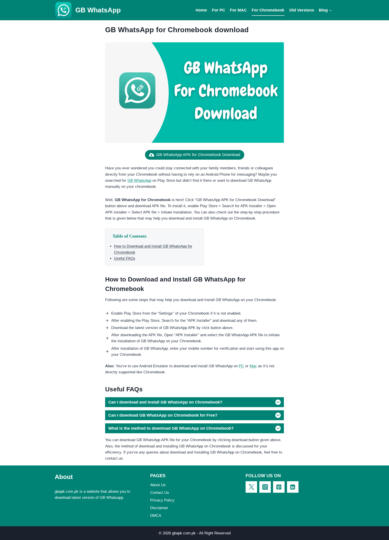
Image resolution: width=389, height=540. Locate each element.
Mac (253, 366)
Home (201, 10)
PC (241, 366)
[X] (251, 487)
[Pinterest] (279, 487)
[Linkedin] (293, 487)
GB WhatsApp (139, 180)
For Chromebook (268, 10)
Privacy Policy (162, 500)
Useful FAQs (124, 258)
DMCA (155, 515)
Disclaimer (159, 508)
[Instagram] (265, 487)
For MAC (238, 10)
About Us (158, 485)
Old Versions (301, 10)
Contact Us (159, 492)
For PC (218, 10)
